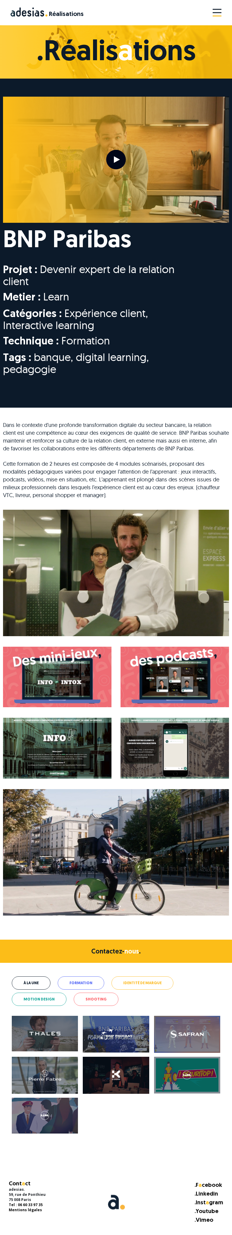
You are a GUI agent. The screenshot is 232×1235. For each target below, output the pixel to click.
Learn (56, 296)
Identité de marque (142, 983)
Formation (85, 340)
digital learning (111, 357)
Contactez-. (116, 952)
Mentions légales (25, 1209)
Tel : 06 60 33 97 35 (26, 1204)
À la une (31, 983)
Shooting (96, 999)
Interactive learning (48, 325)
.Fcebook (208, 1185)
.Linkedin (206, 1194)
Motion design (39, 999)
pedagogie (29, 369)
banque (52, 357)
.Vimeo (204, 1220)
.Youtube (206, 1212)
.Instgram (209, 1203)
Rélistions (66, 14)
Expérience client (105, 313)
